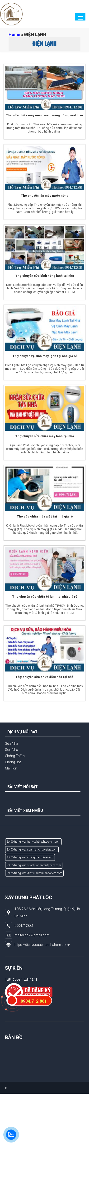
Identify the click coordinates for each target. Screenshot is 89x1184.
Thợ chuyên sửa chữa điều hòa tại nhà (44, 677)
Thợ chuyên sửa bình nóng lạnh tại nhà (44, 275)
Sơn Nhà (11, 750)
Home (14, 34)
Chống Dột (13, 762)
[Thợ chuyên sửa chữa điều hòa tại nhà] (44, 649)
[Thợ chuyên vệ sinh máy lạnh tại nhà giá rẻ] (44, 328)
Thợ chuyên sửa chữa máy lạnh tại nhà (44, 436)
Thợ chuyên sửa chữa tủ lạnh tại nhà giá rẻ (44, 596)
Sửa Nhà (11, 743)
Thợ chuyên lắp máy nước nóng (44, 195)
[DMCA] (28, 992)
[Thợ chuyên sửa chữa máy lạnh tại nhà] (44, 408)
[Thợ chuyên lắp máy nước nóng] (44, 168)
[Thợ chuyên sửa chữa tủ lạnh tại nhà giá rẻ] (44, 569)
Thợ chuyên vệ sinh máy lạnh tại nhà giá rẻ (44, 356)
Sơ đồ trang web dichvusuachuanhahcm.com (34, 873)
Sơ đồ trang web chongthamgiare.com (30, 857)
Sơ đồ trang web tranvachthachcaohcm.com (33, 841)
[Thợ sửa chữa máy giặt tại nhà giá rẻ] (44, 488)
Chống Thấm (15, 756)
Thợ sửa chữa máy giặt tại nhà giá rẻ (45, 516)
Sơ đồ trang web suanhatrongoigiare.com (32, 849)
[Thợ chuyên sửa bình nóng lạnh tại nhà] (44, 248)
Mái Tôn (11, 768)
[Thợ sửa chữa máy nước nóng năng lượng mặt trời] (44, 88)
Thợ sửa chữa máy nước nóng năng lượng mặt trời (44, 115)
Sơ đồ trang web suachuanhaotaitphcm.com (34, 865)
